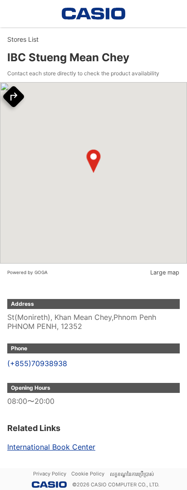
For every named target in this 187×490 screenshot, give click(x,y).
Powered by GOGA (27, 272)
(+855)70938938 (37, 363)
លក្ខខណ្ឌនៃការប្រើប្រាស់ (132, 474)
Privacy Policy (49, 473)
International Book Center (51, 446)
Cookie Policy (87, 473)
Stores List (23, 39)
